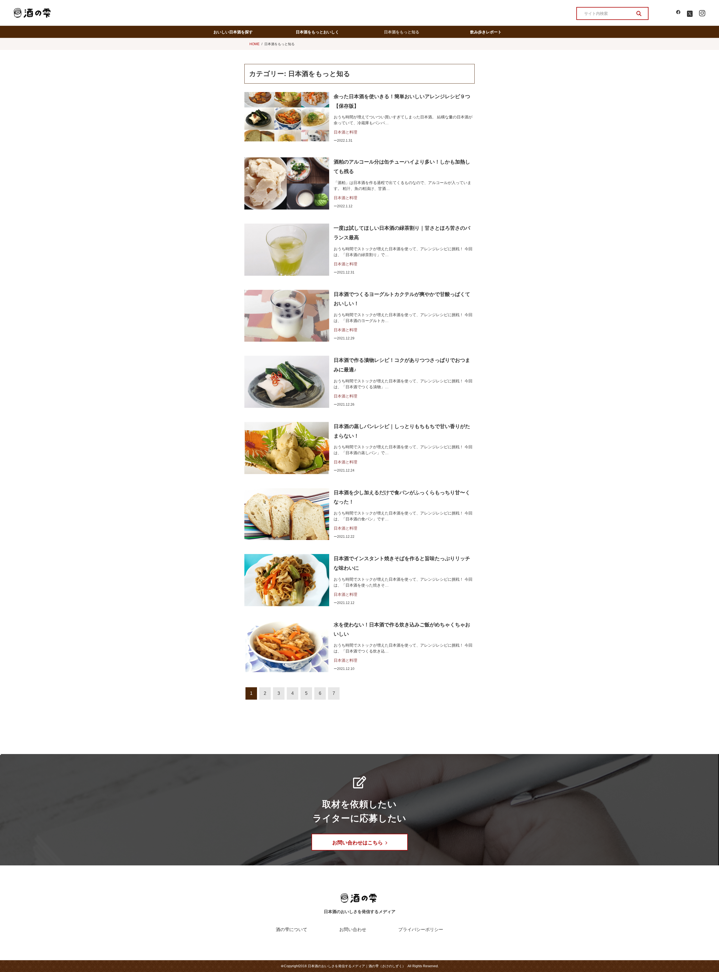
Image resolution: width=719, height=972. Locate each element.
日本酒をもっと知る (401, 32)
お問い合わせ (352, 929)
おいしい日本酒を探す (233, 32)
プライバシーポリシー (420, 929)
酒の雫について (291, 929)
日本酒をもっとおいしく (317, 32)
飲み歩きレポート (486, 32)
